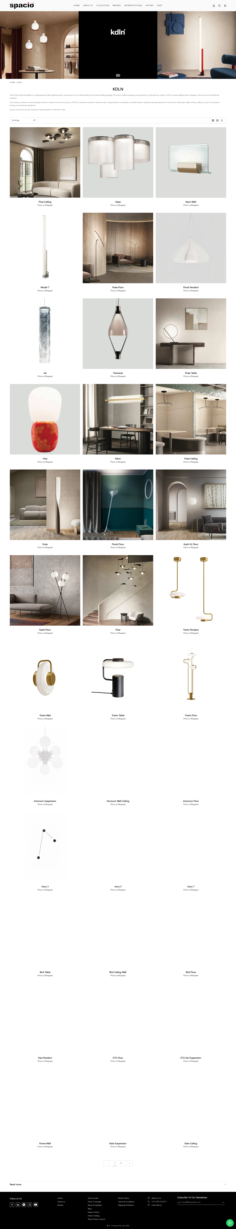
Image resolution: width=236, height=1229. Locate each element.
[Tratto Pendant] (191, 590)
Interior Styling (93, 1216)
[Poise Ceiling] (191, 419)
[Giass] (118, 162)
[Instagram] (30, 1204)
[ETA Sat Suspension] (191, 1018)
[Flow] (118, 590)
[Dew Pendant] (45, 1018)
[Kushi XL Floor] (191, 505)
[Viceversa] (118, 333)
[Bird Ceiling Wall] (118, 933)
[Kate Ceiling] (191, 1104)
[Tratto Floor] (191, 676)
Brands (60, 1205)
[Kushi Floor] (45, 590)
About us (61, 1202)
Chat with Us (157, 1205)
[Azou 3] (45, 847)
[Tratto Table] (118, 676)
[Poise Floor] (118, 248)
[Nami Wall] (191, 162)
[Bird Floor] (191, 933)
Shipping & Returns (126, 1205)
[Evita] (45, 505)
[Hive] (45, 419)
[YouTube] (35, 1204)
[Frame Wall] (45, 1104)
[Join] (221, 1202)
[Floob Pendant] (191, 248)
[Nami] (118, 419)
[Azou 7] (191, 847)
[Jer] (45, 333)
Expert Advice (93, 1212)
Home (12, 82)
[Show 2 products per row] (213, 120)
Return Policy (123, 1198)
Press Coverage (94, 1202)
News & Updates (95, 1205)
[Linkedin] (18, 1204)
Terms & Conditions (126, 1202)
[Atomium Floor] (191, 761)
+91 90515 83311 (159, 1202)
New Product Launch (96, 1219)
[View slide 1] (118, 45)
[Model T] (45, 248)
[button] (103, 5)
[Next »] (129, 1163)
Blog (90, 1209)
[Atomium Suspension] (45, 761)
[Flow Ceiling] (45, 162)
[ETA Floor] (118, 1018)
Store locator (93, 1198)
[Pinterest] (24, 1204)
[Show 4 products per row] (222, 120)
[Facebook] (12, 1204)
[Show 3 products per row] (217, 120)
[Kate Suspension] (118, 1104)
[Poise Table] (191, 333)
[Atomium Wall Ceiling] (118, 761)
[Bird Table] (45, 933)
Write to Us (156, 1198)
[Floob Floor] (118, 505)
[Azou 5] (118, 847)
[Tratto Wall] (45, 676)
